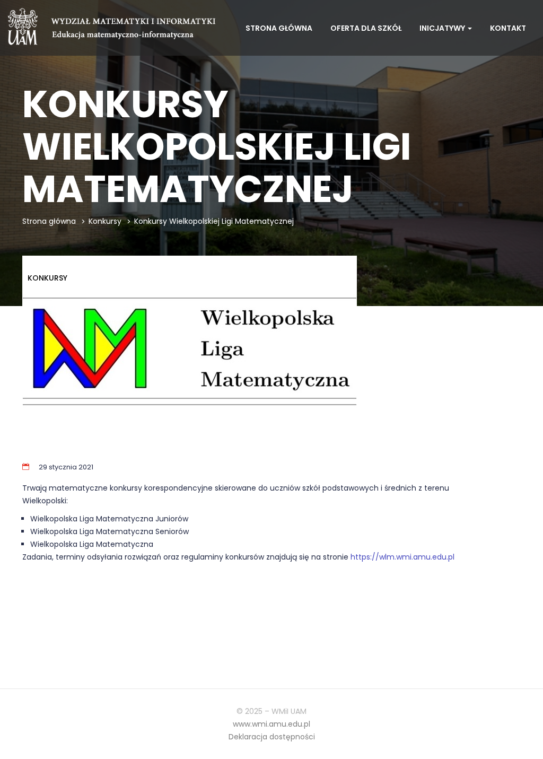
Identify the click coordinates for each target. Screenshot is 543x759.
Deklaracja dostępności (272, 736)
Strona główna (279, 28)
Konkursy (105, 221)
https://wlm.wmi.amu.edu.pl (402, 557)
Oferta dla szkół (365, 28)
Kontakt (508, 28)
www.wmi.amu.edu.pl (271, 724)
